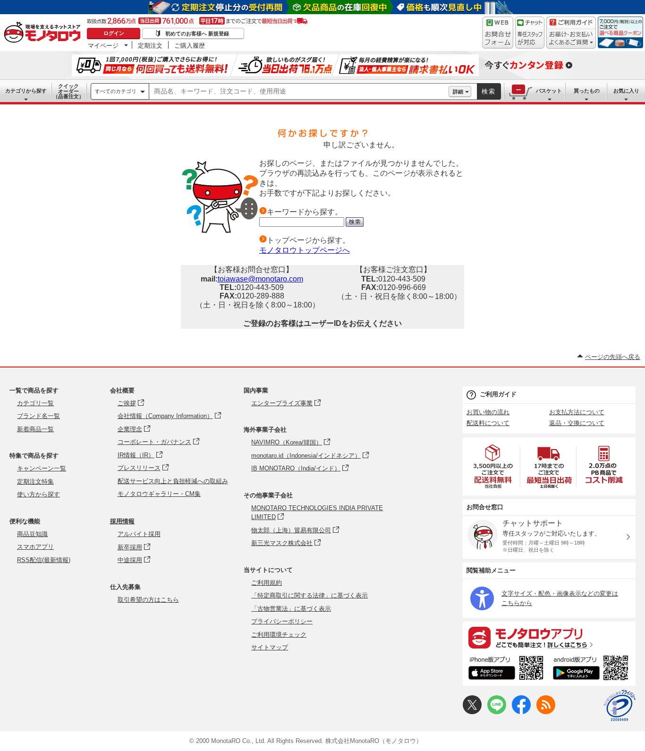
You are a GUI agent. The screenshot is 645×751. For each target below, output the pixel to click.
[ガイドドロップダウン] (571, 39)
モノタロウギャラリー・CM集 (159, 493)
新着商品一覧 (35, 429)
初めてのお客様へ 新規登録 (197, 33)
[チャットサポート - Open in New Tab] (529, 33)
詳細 (458, 91)
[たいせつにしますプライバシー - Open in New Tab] (619, 706)
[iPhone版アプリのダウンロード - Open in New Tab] (506, 669)
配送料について (488, 423)
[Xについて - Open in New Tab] (472, 712)
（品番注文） (68, 91)
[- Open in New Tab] (493, 466)
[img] (44, 33)
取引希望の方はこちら (148, 599)
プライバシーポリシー (282, 621)
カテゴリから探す (26, 91)
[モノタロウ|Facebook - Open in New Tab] (521, 712)
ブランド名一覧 (38, 415)
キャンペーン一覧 (41, 468)
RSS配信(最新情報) (43, 559)
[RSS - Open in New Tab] (545, 712)
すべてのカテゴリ (115, 91)
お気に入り (626, 91)
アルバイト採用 (139, 534)
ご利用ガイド (498, 394)
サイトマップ (269, 647)
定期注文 (150, 45)
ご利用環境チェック (278, 634)
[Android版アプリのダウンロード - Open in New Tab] (592, 669)
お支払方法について (576, 412)
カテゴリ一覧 (35, 403)
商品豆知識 (32, 534)
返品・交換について (576, 423)
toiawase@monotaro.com (260, 279)
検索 (489, 91)
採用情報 (122, 521)
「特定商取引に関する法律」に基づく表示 (309, 595)
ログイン (113, 33)
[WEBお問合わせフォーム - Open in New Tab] (497, 33)
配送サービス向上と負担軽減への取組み (173, 481)
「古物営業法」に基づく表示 (291, 608)
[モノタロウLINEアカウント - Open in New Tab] (496, 712)
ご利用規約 (266, 582)
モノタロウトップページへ (304, 250)
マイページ (103, 45)
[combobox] (299, 91)
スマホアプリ (35, 546)
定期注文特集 (35, 481)
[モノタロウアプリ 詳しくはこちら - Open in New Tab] (549, 637)
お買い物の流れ (488, 412)
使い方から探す (38, 494)
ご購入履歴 (189, 45)
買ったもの (587, 91)
